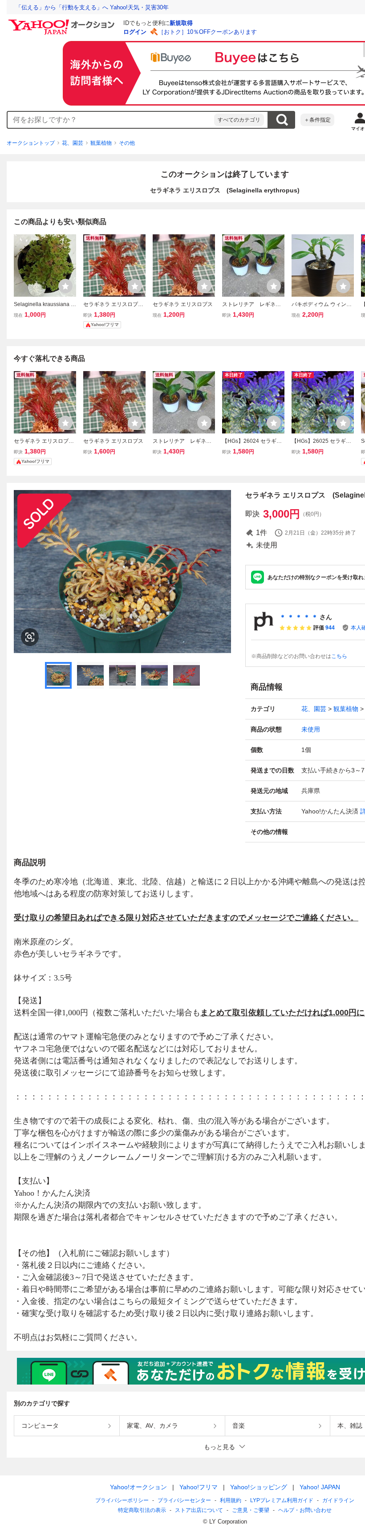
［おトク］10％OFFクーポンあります (207, 32)
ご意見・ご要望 (250, 1510)
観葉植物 (101, 143)
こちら (339, 656)
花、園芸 (72, 143)
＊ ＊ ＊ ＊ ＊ (299, 617)
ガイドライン (338, 1500)
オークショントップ (31, 143)
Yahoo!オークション (138, 1487)
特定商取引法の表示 (142, 1510)
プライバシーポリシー (122, 1500)
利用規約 (230, 1500)
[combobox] (111, 120)
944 (330, 628)
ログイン (134, 32)
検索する (281, 120)
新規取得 (181, 23)
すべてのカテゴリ (239, 120)
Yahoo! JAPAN (320, 1487)
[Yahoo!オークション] (63, 21)
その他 (127, 143)
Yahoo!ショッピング (258, 1487)
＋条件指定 (317, 120)
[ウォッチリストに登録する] (65, 286)
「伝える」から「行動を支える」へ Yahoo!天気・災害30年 (92, 7)
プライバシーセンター (184, 1500)
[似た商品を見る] (30, 637)
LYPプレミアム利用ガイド (281, 1500)
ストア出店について (199, 1510)
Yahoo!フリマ (198, 1487)
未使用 (310, 729)
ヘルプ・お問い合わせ (305, 1510)
